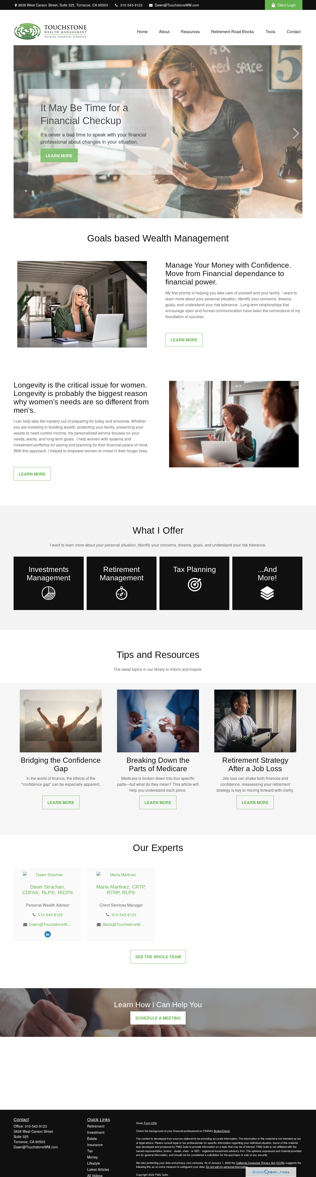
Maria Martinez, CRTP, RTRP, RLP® (121, 889)
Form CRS (150, 1123)
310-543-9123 (131, 4)
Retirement (95, 1126)
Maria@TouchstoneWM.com (124, 924)
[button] (142, 31)
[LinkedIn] (47, 934)
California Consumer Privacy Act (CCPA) (260, 1163)
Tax (90, 1150)
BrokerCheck (222, 1131)
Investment (95, 1132)
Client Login (286, 4)
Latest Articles (98, 1169)
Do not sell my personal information (227, 1167)
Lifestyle (93, 1163)
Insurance (95, 1144)
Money (92, 1157)
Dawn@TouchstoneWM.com (177, 4)
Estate (92, 1138)
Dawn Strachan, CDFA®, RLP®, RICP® (47, 889)
